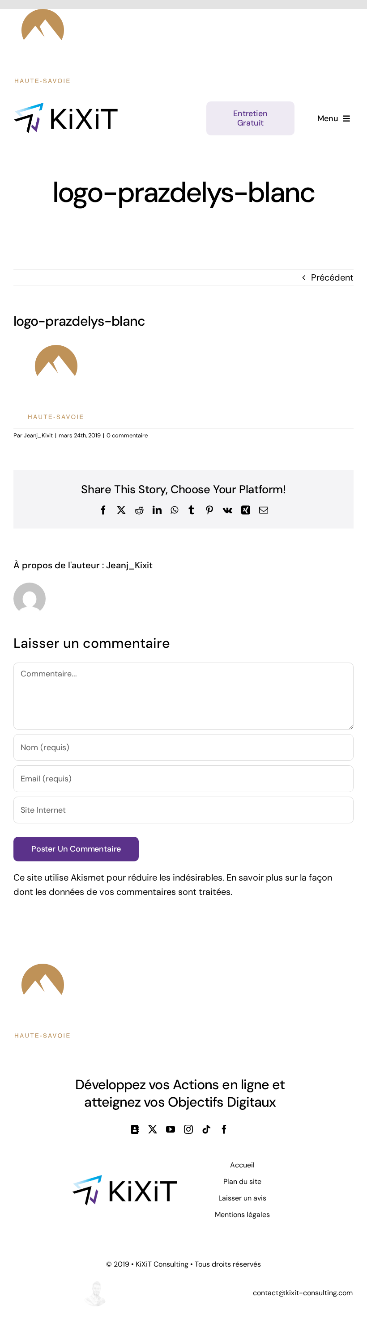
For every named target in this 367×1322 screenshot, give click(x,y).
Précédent (332, 277)
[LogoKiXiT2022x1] (125, 1179)
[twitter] (152, 1129)
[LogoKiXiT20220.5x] (66, 107)
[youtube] (170, 1129)
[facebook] (224, 1129)
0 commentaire (127, 435)
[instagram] (188, 1129)
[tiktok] (206, 1129)
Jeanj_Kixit (38, 435)
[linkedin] (135, 1129)
